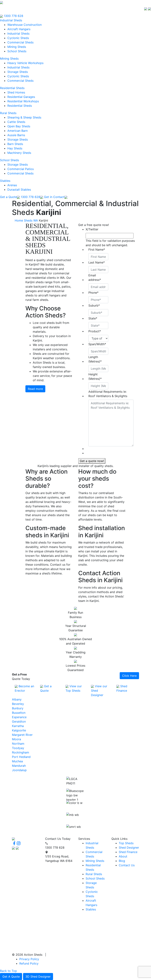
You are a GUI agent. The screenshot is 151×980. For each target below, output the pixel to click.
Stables (5, 181)
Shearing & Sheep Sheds (24, 117)
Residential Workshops (23, 101)
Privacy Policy (29, 959)
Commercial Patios (20, 169)
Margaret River (22, 735)
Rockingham (20, 752)
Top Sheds (126, 843)
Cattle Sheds (16, 122)
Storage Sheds (17, 72)
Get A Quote (11, 976)
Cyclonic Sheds (18, 38)
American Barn (17, 130)
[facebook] (14, 843)
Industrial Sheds (11, 20)
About (123, 856)
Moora (16, 739)
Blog (122, 861)
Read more (35, 389)
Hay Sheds (14, 148)
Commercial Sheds (20, 42)
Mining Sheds (16, 47)
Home (19, 220)
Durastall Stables (19, 189)
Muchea (17, 761)
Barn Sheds (15, 144)
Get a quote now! (92, 461)
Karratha (18, 726)
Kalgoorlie (19, 730)
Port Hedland (21, 757)
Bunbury (17, 708)
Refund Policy (28, 963)
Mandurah (19, 765)
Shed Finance (128, 852)
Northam (18, 743)
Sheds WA (31, 220)
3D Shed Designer (38, 976)
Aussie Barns (16, 135)
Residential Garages (21, 97)
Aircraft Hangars (18, 29)
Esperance (19, 717)
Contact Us (127, 865)
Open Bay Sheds (18, 126)
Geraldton (19, 721)
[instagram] (18, 843)
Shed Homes (16, 92)
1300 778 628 (13, 16)
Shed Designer (129, 847)
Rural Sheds (8, 113)
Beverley (18, 704)
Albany (17, 699)
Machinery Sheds (19, 153)
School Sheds (16, 51)
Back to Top (8, 971)
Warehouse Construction (24, 24)
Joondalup (19, 770)
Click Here (129, 675)
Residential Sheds (12, 88)
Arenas (12, 185)
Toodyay (18, 748)
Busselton (18, 712)
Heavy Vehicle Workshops (25, 63)
